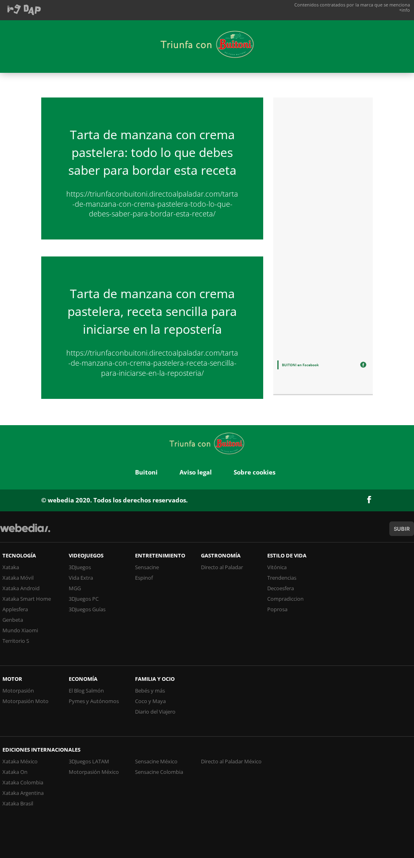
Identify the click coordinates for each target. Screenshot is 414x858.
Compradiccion (285, 598)
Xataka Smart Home (26, 598)
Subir (402, 528)
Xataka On (14, 771)
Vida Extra (81, 577)
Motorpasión (18, 690)
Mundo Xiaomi (20, 630)
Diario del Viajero (155, 711)
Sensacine (147, 567)
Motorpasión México (94, 771)
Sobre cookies (254, 472)
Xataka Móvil (18, 577)
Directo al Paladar (222, 567)
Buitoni (146, 472)
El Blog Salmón (86, 690)
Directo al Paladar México (231, 761)
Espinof (144, 577)
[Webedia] (25, 531)
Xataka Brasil (17, 803)
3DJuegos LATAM (89, 761)
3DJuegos (80, 567)
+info (404, 10)
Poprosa (277, 609)
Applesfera (15, 609)
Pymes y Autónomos (94, 701)
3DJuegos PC (84, 598)
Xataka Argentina (23, 793)
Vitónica (277, 567)
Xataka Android (21, 588)
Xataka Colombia (22, 782)
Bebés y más (150, 690)
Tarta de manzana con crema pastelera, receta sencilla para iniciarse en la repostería (152, 311)
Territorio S (15, 640)
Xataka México (20, 761)
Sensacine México (156, 761)
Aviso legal (196, 472)
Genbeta (12, 619)
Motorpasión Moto (25, 701)
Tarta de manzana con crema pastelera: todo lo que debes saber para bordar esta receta (152, 152)
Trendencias (281, 577)
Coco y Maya (150, 701)
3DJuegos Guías (87, 609)
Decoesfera (280, 588)
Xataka (10, 567)
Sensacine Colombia (159, 771)
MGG (75, 588)
